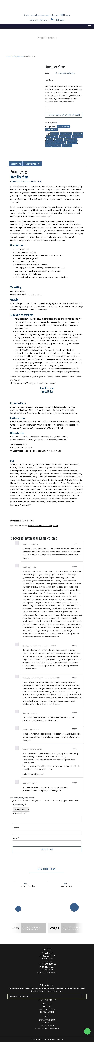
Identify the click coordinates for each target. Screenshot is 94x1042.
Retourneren (47, 1012)
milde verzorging (70, 140)
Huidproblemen (18, 56)
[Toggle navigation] (89, 26)
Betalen (47, 1006)
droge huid (78, 134)
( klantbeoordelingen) (65, 73)
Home (8, 56)
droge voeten (52, 137)
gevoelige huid (65, 137)
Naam (16, 828)
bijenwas (55, 134)
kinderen (58, 140)
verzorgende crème (53, 146)
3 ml (29, 294)
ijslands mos (77, 137)
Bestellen (47, 1004)
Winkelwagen (57, 19)
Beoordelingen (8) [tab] (32, 164)
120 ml (39, 294)
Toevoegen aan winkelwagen (64, 115)
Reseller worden (47, 1020)
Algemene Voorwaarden (47, 1028)
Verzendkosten (47, 1009)
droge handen (66, 134)
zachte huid (67, 146)
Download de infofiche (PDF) (22, 521)
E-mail (16, 838)
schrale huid (72, 143)
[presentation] (18, 909)
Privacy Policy (47, 1025)
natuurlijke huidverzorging (55, 143)
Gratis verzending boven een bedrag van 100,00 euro (47, 15)
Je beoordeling (20, 813)
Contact (33, 20)
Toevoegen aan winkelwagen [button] (31, 928)
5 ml (33, 294)
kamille (49, 140)
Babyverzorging (63, 127)
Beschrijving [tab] (16, 164)
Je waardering (19, 804)
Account (43, 20)
